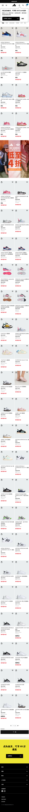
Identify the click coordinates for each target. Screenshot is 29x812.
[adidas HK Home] (14, 5)
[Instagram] (4, 791)
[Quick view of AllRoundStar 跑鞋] (1, 58)
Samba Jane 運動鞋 (20, 413)
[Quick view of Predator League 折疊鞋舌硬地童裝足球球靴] (16, 291)
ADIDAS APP (14, 1)
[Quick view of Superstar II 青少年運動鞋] (16, 587)
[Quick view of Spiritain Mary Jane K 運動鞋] (1, 85)
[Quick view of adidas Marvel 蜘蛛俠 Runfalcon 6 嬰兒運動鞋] (16, 238)
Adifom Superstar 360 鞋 (21, 548)
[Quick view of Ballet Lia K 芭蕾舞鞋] (16, 372)
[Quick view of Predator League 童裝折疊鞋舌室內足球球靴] (2, 291)
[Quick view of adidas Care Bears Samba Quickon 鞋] (16, 211)
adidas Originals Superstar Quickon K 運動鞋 (7, 44)
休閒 (7, 23)
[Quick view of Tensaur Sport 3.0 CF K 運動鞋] (16, 613)
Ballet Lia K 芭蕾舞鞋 (20, 386)
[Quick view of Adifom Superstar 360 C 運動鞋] (16, 425)
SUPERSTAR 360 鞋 (5, 684)
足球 (22, 23)
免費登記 (10, 755)
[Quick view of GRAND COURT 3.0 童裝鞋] (2, 587)
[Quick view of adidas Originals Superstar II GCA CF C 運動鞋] (16, 452)
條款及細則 (3, 799)
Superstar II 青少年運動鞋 (21, 601)
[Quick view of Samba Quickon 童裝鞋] (2, 372)
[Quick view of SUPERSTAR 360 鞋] (2, 670)
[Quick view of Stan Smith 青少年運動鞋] (16, 643)
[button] (12, 28)
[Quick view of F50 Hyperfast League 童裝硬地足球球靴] (2, 265)
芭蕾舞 (17, 23)
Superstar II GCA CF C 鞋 (21, 360)
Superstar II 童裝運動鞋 (21, 576)
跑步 (25, 23)
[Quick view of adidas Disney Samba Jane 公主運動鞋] (16, 85)
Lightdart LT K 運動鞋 (20, 72)
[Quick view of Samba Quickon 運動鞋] (2, 399)
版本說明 (3, 801)
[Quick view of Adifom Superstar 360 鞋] (16, 534)
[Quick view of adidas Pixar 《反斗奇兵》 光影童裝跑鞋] (16, 508)
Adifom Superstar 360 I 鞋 (7, 466)
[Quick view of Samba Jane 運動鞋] (16, 399)
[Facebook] (2, 791)
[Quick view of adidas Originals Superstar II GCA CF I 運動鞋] (2, 534)
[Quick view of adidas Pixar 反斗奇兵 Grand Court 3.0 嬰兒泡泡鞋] (16, 480)
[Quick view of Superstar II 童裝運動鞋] (16, 562)
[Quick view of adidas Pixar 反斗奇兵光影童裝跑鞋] (2, 508)
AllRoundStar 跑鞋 (6, 72)
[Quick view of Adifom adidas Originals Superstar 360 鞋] (2, 613)
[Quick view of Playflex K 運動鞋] (2, 319)
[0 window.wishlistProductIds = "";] (6, 5)
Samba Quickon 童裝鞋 (6, 386)
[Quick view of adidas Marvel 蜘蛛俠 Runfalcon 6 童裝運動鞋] (2, 238)
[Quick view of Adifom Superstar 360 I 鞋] (2, 452)
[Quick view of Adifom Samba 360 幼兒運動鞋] (16, 695)
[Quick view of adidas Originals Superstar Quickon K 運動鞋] (1, 28)
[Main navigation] (2, 5)
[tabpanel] (14, 380)
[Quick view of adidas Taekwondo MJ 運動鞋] (16, 182)
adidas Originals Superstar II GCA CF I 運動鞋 (7, 550)
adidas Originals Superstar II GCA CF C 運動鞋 (22, 468)
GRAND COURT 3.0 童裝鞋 (7, 601)
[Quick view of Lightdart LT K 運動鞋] (16, 58)
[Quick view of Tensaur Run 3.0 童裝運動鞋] (2, 695)
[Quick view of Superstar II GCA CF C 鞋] (16, 346)
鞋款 (3, 23)
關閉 (23, 18)
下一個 (14, 732)
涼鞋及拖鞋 (11, 23)
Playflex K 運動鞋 (5, 333)
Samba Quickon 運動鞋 (6, 413)
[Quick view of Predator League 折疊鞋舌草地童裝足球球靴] (16, 265)
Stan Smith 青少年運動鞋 (21, 657)
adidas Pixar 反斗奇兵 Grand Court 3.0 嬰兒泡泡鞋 (21, 495)
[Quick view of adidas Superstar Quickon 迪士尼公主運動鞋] (1, 113)
